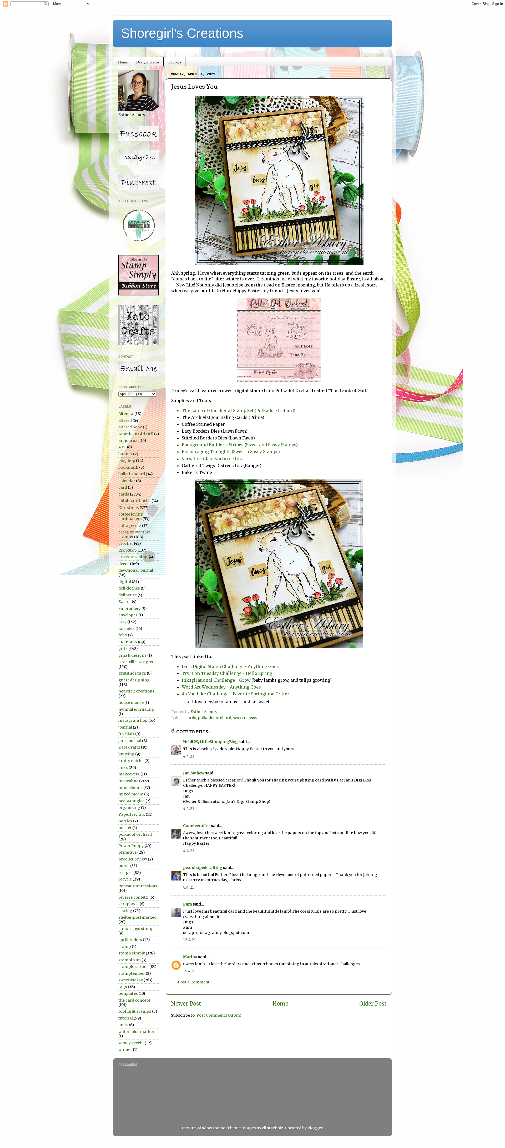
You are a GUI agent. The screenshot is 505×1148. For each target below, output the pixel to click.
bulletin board (131, 474)
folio (122, 635)
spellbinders (130, 939)
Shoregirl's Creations (182, 33)
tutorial (125, 1018)
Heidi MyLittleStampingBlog (210, 741)
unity (123, 1024)
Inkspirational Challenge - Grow (216, 680)
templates (128, 993)
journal (125, 727)
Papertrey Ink (131, 814)
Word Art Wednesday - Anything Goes (221, 687)
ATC (122, 447)
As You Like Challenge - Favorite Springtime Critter (235, 693)
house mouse (131, 702)
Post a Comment (194, 982)
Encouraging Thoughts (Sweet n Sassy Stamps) (231, 451)
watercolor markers (137, 1031)
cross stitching (133, 557)
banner (125, 454)
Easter (124, 601)
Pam (187, 904)
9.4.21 (188, 887)
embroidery (129, 608)
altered (125, 420)
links (123, 767)
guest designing (134, 680)
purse (123, 865)
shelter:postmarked (137, 917)
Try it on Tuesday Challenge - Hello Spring (227, 673)
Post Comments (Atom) (218, 1015)
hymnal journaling (136, 709)
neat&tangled (131, 801)
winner (125, 1049)
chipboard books (134, 500)
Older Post (373, 1003)
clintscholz (272, 1128)
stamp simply (131, 953)
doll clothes (129, 588)
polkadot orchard (214, 717)
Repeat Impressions (137, 886)
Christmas (128, 507)
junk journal (129, 740)
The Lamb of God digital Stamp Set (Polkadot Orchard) (238, 410)
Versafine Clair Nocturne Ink (212, 458)
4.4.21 (188, 756)
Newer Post (186, 1003)
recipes (125, 872)
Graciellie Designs (135, 662)
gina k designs (132, 655)
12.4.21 (189, 939)
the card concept (134, 1000)
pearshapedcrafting (202, 867)
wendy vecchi (131, 1043)
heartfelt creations (136, 691)
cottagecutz (129, 525)
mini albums (130, 787)
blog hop (126, 460)
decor (123, 563)
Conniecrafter (196, 825)
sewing (125, 910)
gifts (123, 648)
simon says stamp (136, 928)
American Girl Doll (135, 434)
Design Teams (147, 62)
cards (190, 717)
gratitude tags (132, 673)
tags (122, 986)
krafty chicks (131, 760)
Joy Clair (126, 733)
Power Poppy (131, 845)
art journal (128, 440)
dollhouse (127, 595)
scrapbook (128, 904)
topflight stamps (134, 1011)
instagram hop (133, 720)
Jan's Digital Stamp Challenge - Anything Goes (230, 666)
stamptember (131, 973)
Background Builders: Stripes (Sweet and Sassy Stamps (239, 444)
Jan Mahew (193, 773)
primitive (127, 852)
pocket (125, 827)
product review (132, 859)
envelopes (128, 615)
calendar (126, 480)
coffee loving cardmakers (130, 516)
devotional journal (135, 570)
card (122, 487)
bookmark (128, 467)
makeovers (129, 774)
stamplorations (133, 966)
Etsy (122, 622)
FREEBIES (127, 642)
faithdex (126, 628)
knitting (126, 754)
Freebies (174, 62)
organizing (129, 807)
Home (123, 62)
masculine (128, 781)
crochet (125, 543)
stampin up (129, 960)
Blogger (314, 1128)
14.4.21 (189, 971)
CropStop (127, 550)
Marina (190, 956)
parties (125, 821)
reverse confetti (133, 897)
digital (124, 581)
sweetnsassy (245, 717)
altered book (130, 427)
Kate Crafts (129, 747)
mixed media (130, 794)
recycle (125, 879)
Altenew (126, 413)
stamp (124, 946)
